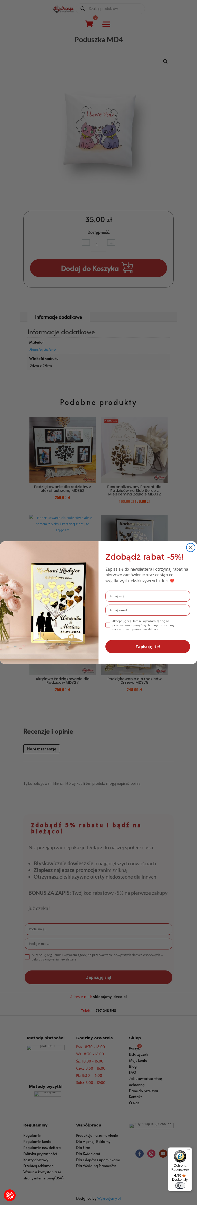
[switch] (180, 1185)
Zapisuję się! (147, 646)
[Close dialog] (190, 547)
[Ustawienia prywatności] (10, 1195)
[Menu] (189, 1150)
